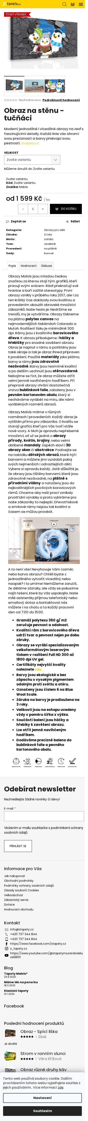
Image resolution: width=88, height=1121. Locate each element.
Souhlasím (42, 1111)
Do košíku (68, 209)
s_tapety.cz (18, 949)
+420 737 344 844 (23, 934)
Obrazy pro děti (54, 230)
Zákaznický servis (16, 900)
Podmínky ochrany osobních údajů (29, 886)
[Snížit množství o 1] (23, 209)
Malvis (23, 187)
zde (60, 1087)
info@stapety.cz (22, 929)
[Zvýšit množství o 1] (43, 209)
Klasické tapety (16, 990)
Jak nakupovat (14, 876)
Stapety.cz (30, 143)
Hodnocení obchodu (18, 909)
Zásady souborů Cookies (21, 890)
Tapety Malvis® (16, 973)
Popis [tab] (12, 266)
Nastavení (42, 1098)
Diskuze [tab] (46, 266)
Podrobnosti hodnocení (61, 100)
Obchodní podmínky (19, 881)
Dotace (9, 905)
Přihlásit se (18, 846)
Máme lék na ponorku (21, 982)
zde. (38, 669)
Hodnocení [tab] (28, 266)
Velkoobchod (13, 895)
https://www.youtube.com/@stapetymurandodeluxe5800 (46, 955)
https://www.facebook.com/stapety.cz (38, 944)
